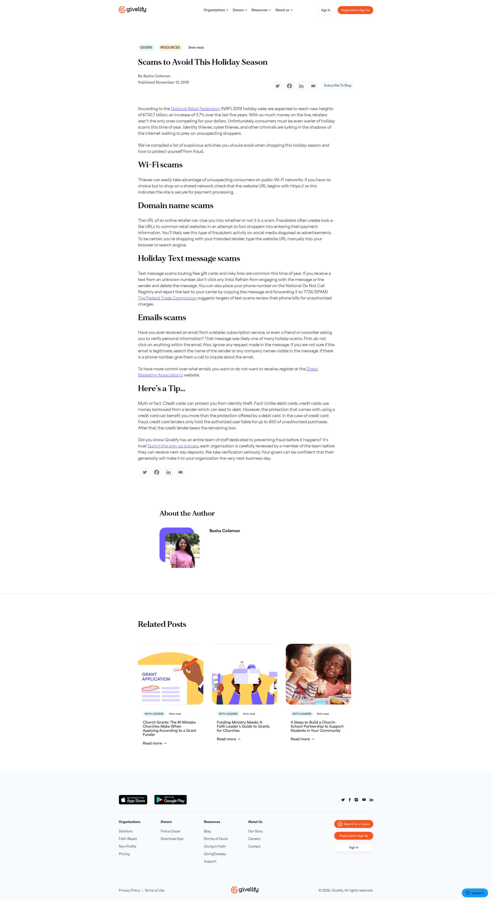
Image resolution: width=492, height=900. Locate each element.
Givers (146, 47)
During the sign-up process (173, 446)
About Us (255, 822)
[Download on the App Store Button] (135, 799)
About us (282, 10)
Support (210, 861)
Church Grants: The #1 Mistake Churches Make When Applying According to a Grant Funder (169, 728)
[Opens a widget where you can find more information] (475, 893)
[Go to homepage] (133, 9)
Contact (254, 846)
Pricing (124, 854)
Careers (254, 839)
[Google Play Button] (170, 799)
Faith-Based (128, 839)
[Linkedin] (300, 86)
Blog (207, 831)
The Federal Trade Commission (167, 298)
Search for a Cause (357, 824)
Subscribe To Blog (337, 85)
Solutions (126, 831)
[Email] (312, 86)
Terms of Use (154, 890)
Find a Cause (170, 831)
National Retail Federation (195, 108)
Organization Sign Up (355, 10)
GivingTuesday (215, 854)
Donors (238, 10)
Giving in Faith (215, 846)
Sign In (325, 10)
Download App (172, 839)
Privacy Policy (129, 890)
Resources (260, 10)
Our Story (255, 831)
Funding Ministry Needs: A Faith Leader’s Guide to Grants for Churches (243, 726)
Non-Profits (127, 846)
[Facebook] (288, 86)
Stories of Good (216, 839)
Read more (152, 743)
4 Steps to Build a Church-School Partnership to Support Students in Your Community (317, 726)
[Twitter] (276, 86)
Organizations (214, 10)
